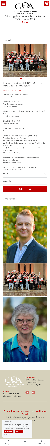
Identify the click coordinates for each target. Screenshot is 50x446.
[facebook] (27, 392)
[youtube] (33, 392)
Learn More (25, 428)
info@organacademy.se (12, 396)
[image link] (25, 8)
